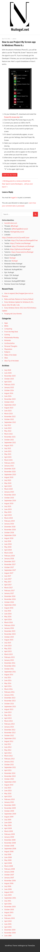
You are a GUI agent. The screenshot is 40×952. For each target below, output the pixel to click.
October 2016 (9, 602)
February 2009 (9, 834)
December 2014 (9, 663)
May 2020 (7, 483)
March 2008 (8, 866)
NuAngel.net (20, 29)
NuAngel (13, 258)
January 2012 (9, 762)
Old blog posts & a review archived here (16, 181)
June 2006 (8, 889)
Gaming (7, 335)
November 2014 (10, 666)
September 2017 (10, 570)
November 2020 (10, 471)
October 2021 (9, 440)
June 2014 (7, 680)
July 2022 (7, 425)
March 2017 (8, 588)
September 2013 (10, 706)
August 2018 (8, 538)
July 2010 (7, 788)
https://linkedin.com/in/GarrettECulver (15, 238)
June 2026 (8, 373)
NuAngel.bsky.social (17, 232)
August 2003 (8, 912)
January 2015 (9, 660)
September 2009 (10, 814)
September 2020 (10, 474)
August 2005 (8, 892)
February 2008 (9, 869)
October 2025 (9, 379)
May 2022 (7, 431)
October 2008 (9, 846)
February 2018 (9, 556)
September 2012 (10, 738)
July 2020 (7, 480)
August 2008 (8, 851)
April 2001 (8, 927)
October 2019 (9, 498)
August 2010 (8, 785)
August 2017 (8, 573)
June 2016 (8, 614)
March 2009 (8, 831)
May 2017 (7, 582)
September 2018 (10, 535)
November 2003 (10, 906)
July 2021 (7, 448)
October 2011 (9, 764)
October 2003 (9, 909)
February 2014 (9, 692)
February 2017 (9, 590)
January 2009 (9, 837)
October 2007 (9, 875)
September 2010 (10, 782)
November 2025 (10, 376)
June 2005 (8, 895)
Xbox (6, 358)
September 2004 (10, 898)
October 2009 (9, 811)
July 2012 (7, 744)
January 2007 (9, 878)
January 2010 (9, 802)
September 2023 (10, 405)
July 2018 (7, 541)
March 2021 (8, 460)
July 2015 (7, 643)
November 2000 (10, 933)
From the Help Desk (9, 175)
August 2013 (8, 709)
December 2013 (9, 698)
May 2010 (7, 793)
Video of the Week (10, 355)
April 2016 (8, 619)
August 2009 (8, 817)
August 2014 (8, 674)
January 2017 (9, 593)
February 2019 (9, 521)
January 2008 (9, 872)
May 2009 (7, 825)
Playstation (8, 349)
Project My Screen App (11, 117)
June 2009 (8, 822)
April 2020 (8, 486)
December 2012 (9, 730)
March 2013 (8, 721)
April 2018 (8, 550)
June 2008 (8, 857)
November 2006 (10, 880)
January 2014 (9, 695)
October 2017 (9, 567)
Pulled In (7, 352)
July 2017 (7, 576)
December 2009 (9, 805)
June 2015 (7, 646)
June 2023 (7, 411)
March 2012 (8, 756)
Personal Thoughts (10, 346)
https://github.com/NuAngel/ (20, 249)
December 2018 (9, 527)
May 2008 (7, 860)
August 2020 (8, 477)
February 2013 (9, 724)
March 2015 (8, 654)
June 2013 (7, 712)
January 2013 (9, 727)
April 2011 (8, 770)
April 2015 (8, 651)
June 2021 (7, 451)
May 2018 (7, 547)
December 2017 (9, 561)
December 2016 (9, 596)
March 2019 (8, 518)
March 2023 (8, 413)
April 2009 (8, 828)
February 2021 (9, 463)
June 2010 (8, 790)
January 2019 (9, 524)
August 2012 (8, 741)
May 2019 (7, 512)
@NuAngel (14, 226)
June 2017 (7, 579)
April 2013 (8, 718)
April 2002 (8, 921)
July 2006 (7, 886)
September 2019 (10, 500)
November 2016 (10, 599)
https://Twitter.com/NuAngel (20, 243)
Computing (8, 329)
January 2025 (9, 387)
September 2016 (10, 605)
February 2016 (9, 625)
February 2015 (9, 657)
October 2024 (9, 390)
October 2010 (9, 779)
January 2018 (9, 558)
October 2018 (9, 532)
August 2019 (8, 503)
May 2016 (7, 616)
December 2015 (9, 631)
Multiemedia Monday (11, 337)
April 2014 (8, 686)
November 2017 (10, 564)
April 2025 (8, 382)
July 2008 (7, 854)
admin (14, 39)
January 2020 (9, 492)
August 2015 (8, 640)
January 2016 (9, 628)
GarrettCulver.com (10, 223)
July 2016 (7, 611)
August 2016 (8, 608)
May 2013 (7, 715)
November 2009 (10, 808)
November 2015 (10, 634)
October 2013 (9, 704)
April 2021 (8, 457)
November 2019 (10, 495)
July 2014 (7, 677)
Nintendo (7, 340)
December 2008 (9, 840)
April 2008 (8, 863)
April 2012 (8, 753)
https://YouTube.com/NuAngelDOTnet (24, 240)
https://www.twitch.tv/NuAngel (22, 252)
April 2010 (8, 796)
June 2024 (7, 396)
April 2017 (8, 585)
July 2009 (7, 820)
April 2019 (8, 515)
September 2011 (10, 767)
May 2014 (7, 683)
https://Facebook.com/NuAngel (23, 246)
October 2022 (9, 419)
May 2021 (7, 454)
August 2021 (8, 445)
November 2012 (10, 732)
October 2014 (9, 669)
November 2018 (10, 529)
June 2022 (7, 428)
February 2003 (9, 918)
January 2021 (9, 466)
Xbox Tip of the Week (11, 361)
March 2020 (8, 489)
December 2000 (9, 930)
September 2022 (10, 422)
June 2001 (8, 924)
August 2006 (8, 883)
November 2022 (10, 416)
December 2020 (9, 469)
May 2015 (7, 648)
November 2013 (10, 701)
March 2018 (8, 553)
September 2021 (10, 442)
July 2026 (7, 370)
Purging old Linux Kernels (13, 314)
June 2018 (8, 544)
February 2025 (9, 384)
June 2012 (7, 747)
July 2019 (7, 506)
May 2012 (7, 750)
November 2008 (10, 843)
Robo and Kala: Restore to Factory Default (18, 299)
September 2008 (10, 848)
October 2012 (9, 735)
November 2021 (10, 437)
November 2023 (10, 399)
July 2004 (7, 901)
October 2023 (9, 402)
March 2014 (8, 689)
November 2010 (10, 776)
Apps (6, 323)
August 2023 (8, 408)
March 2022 (8, 434)
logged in (14, 197)
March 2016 (8, 622)
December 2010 (9, 773)
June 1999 (7, 936)
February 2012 (9, 759)
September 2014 (10, 672)
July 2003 (7, 915)
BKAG (6, 326)
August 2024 (8, 393)
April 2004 (8, 904)
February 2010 (9, 799)
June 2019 (7, 509)
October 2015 (9, 637)
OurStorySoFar (9, 343)
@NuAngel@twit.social (20, 229)
